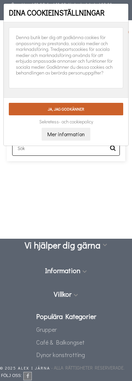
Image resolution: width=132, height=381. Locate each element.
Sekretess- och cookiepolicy (66, 122)
